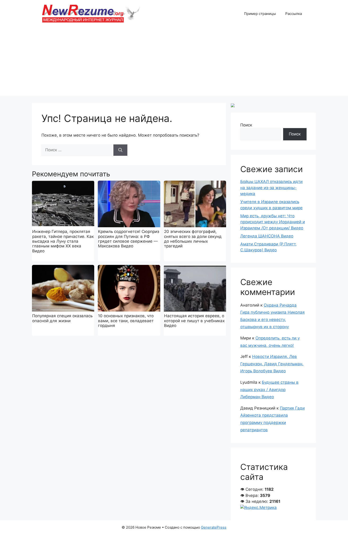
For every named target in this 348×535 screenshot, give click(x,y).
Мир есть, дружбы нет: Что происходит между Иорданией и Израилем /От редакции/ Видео (272, 222)
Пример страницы (260, 13)
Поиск (246, 125)
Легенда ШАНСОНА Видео (266, 236)
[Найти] (120, 150)
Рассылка (293, 13)
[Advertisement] (174, 63)
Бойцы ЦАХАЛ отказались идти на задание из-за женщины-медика (271, 187)
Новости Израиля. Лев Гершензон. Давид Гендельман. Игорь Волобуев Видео (271, 363)
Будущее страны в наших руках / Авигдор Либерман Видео (269, 389)
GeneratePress (213, 527)
